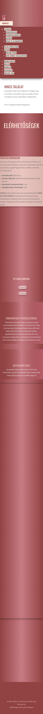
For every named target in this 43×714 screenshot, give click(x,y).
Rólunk (7, 49)
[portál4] (21, 441)
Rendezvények (9, 61)
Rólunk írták (11, 52)
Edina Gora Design (26, 707)
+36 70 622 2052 (14, 225)
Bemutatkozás (11, 32)
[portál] (21, 558)
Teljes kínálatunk (11, 46)
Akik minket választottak (16, 55)
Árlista (7, 64)
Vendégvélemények (13, 35)
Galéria (9, 38)
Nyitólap (7, 29)
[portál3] (21, 499)
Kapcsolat (8, 70)
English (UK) (9, 73)
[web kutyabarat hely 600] (21, 616)
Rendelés (6, 23)
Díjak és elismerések (14, 41)
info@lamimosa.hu (14, 230)
